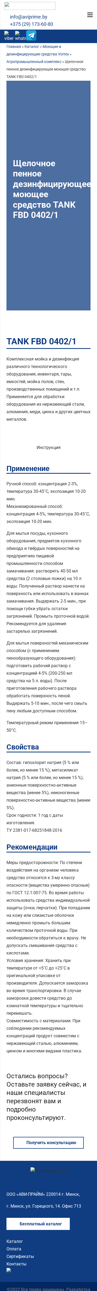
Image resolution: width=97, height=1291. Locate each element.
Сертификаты (20, 1256)
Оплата (13, 1248)
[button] (89, 36)
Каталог (32, 46)
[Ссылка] (30, 6)
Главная (13, 46)
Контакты (16, 1264)
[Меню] (90, 15)
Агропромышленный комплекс (33, 61)
